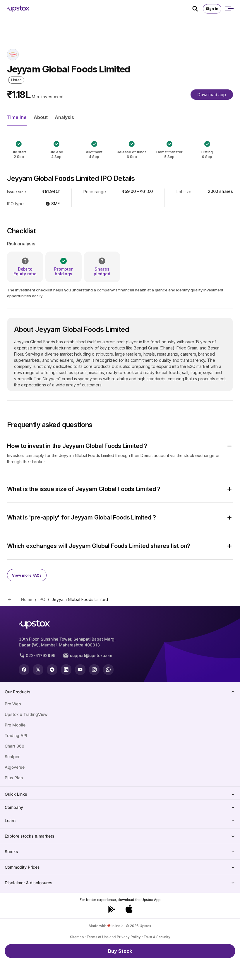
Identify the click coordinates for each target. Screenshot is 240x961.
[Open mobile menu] (229, 9)
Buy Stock (120, 951)
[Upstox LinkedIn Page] (66, 669)
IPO (42, 599)
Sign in (212, 8)
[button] (120, 446)
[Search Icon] (197, 9)
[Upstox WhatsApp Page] (108, 669)
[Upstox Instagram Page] (94, 669)
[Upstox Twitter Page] (38, 669)
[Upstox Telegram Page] (52, 669)
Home (26, 599)
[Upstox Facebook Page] (24, 669)
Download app (212, 94)
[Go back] (9, 599)
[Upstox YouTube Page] (80, 669)
